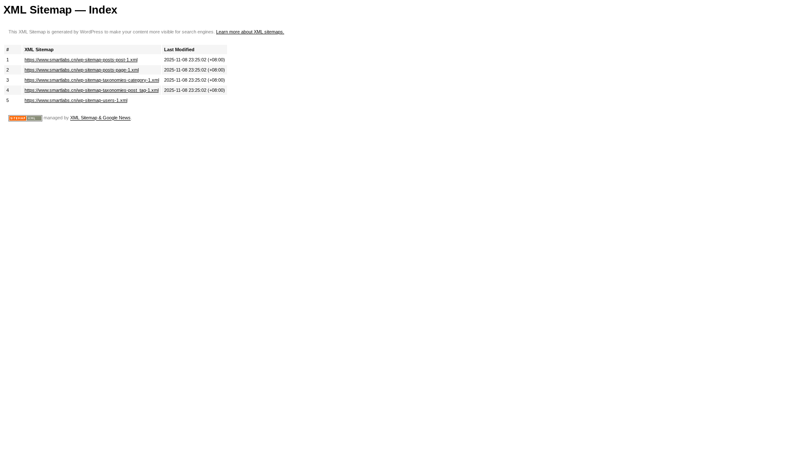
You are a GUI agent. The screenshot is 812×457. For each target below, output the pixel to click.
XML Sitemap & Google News (100, 118)
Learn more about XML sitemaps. (250, 31)
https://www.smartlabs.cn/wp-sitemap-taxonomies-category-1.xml (92, 80)
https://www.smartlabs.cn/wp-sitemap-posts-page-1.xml (82, 69)
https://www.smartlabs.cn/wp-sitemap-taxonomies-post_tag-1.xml (92, 90)
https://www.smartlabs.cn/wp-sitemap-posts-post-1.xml (81, 59)
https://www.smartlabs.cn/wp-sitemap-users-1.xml (76, 100)
